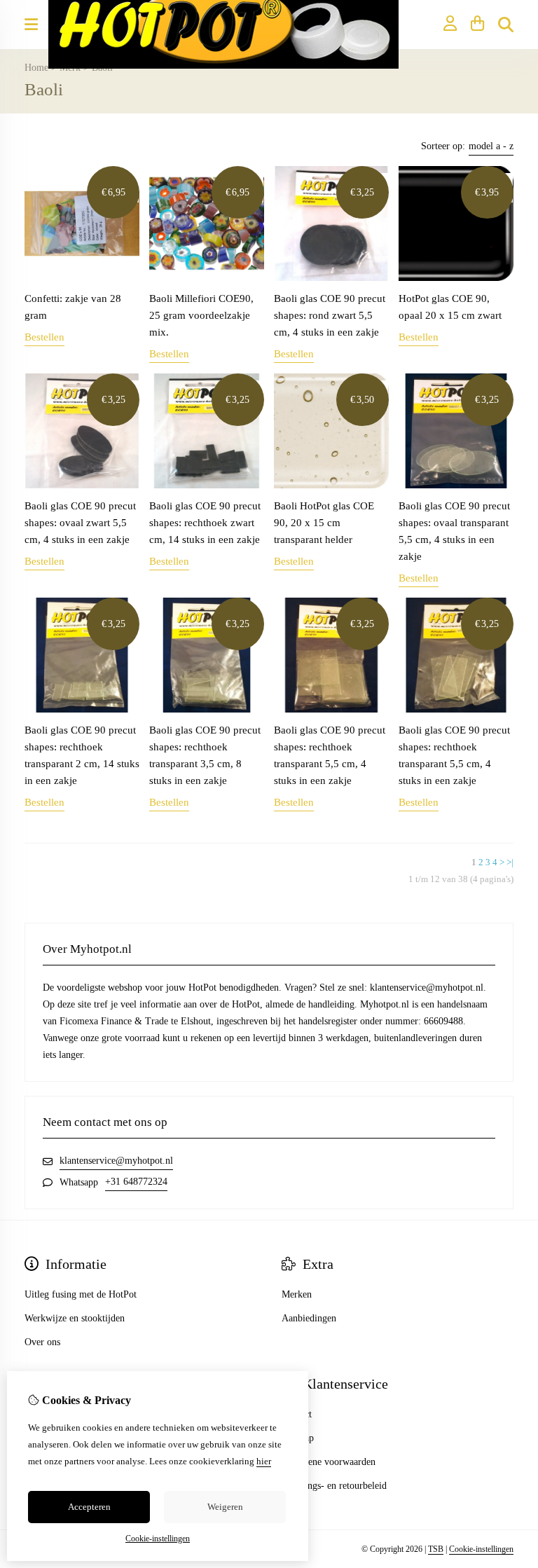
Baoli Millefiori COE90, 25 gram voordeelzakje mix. (201, 315)
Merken (297, 1294)
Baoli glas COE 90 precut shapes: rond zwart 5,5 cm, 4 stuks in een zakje (329, 315)
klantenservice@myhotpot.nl (116, 1160)
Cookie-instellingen (481, 1549)
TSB (435, 1549)
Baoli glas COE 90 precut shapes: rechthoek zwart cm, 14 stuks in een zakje (205, 522)
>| (509, 862)
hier (263, 1461)
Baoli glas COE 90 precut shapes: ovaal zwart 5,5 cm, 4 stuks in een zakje (80, 522)
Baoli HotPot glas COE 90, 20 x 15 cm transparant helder (324, 522)
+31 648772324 (136, 1181)
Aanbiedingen (309, 1318)
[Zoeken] (505, 24)
